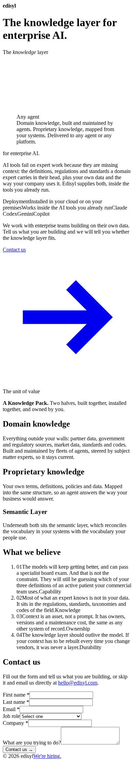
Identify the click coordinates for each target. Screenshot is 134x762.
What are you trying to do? (32, 742)
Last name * (16, 702)
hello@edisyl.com (77, 683)
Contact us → (19, 749)
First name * (16, 695)
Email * (11, 709)
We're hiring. (47, 756)
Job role (11, 716)
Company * (15, 723)
